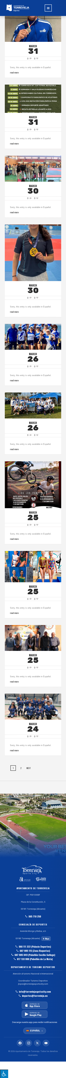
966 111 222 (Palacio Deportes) (35, 946)
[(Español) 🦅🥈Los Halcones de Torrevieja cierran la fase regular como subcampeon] (33, 706)
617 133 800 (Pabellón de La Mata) (35, 959)
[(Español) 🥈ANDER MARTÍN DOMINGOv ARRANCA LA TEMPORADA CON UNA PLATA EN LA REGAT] (33, 28)
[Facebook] (20, 1043)
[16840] (33, 98)
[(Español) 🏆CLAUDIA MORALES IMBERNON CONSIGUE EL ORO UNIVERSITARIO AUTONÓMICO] (33, 252)
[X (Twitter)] (37, 1043)
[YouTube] (46, 1043)
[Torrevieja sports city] (18, 8)
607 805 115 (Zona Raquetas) (35, 950)
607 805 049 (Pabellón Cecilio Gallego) (35, 954)
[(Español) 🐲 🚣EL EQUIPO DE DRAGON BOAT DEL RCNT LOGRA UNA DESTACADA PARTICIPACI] (33, 405)
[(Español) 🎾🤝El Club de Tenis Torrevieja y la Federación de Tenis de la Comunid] (33, 637)
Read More (14, 72)
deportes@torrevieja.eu (35, 995)
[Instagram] (28, 1043)
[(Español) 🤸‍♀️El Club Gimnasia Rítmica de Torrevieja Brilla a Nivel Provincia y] (33, 566)
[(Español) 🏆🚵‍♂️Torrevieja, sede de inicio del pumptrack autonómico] (33, 484)
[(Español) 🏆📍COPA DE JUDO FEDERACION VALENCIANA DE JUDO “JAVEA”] (33, 168)
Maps (47, 938)
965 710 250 (35, 916)
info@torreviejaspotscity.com (35, 991)
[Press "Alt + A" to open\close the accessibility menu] (4, 1074)
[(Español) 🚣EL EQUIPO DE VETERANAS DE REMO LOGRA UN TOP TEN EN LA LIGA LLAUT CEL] (33, 336)
